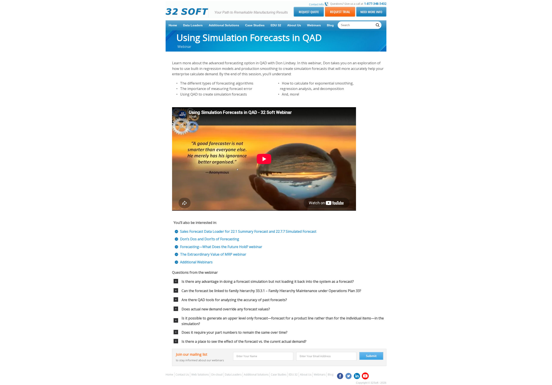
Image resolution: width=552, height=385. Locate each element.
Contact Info (316, 4)
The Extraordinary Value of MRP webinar (213, 254)
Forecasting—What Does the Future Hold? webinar (221, 246)
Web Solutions (200, 374)
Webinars (314, 25)
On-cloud (217, 374)
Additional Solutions (224, 25)
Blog (330, 25)
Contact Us (182, 374)
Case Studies (255, 25)
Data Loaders (193, 25)
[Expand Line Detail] (176, 282)
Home (173, 25)
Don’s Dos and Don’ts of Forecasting (209, 239)
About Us (294, 25)
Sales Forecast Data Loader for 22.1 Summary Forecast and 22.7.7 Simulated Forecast (248, 231)
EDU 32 (276, 25)
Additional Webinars (196, 262)
